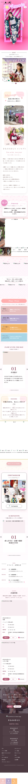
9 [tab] (18, 555)
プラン (3, 755)
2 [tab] (14, 83)
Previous (1, 369)
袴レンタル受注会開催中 (14, 580)
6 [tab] (16, 390)
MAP (13, 637)
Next (27, 369)
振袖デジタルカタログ (6, 753)
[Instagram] (14, 506)
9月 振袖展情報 (12, 569)
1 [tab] (12, 83)
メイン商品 (17, 750)
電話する (6, 637)
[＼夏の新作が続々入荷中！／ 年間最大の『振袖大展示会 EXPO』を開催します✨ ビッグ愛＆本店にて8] (21, 484)
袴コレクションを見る (14, 463)
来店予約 (9, 706)
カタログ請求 (17, 757)
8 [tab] (17, 555)
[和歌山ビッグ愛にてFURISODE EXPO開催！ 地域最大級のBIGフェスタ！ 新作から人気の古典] (21, 491)
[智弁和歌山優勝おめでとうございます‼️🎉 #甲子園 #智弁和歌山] (6, 484)
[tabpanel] (14, 70)
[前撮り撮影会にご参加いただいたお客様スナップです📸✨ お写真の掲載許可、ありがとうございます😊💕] (14, 484)
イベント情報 (4, 750)
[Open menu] (25, 2)
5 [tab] (15, 390)
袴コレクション (18, 753)
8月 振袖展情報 (12, 574)
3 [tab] (16, 83)
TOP (3, 748)
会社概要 (16, 759)
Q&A (16, 755)
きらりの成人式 (5, 757)
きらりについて (18, 748)
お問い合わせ (17, 706)
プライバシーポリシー (6, 761)
